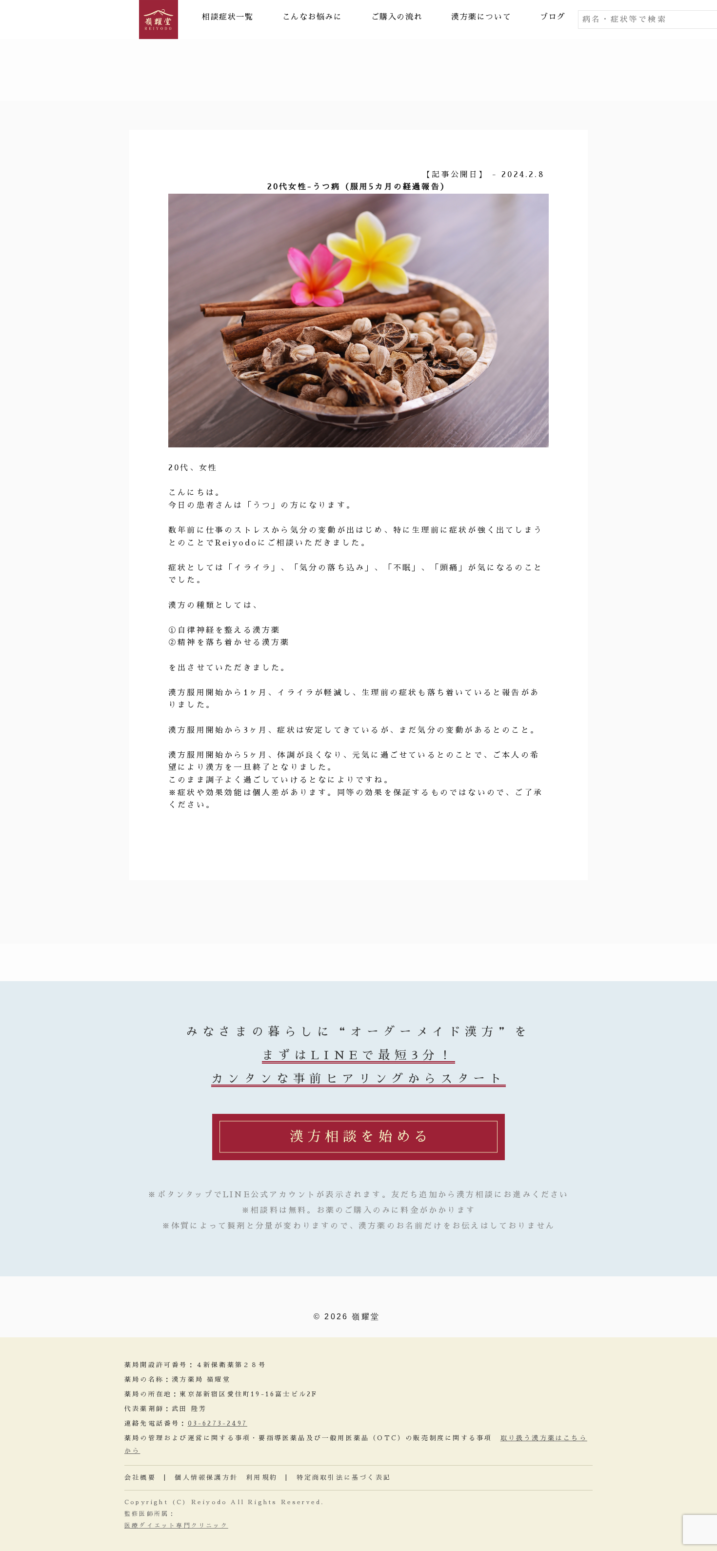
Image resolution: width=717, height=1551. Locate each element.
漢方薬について (481, 17)
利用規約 (262, 1477)
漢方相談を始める (361, 1137)
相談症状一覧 (228, 17)
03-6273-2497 (217, 1423)
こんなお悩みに (312, 17)
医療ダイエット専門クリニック (176, 1526)
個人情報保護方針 (206, 1477)
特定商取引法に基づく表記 (344, 1477)
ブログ (553, 17)
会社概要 (140, 1477)
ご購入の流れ (397, 17)
